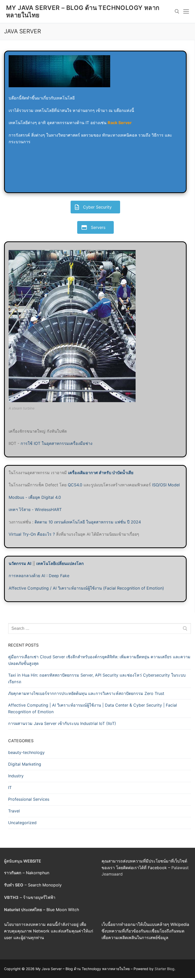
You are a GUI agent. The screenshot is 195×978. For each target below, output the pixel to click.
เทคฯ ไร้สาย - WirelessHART (35, 509)
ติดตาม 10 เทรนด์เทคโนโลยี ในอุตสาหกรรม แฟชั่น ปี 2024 (88, 521)
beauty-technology (26, 752)
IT (10, 787)
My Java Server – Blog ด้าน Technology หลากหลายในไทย (82, 11)
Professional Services (28, 799)
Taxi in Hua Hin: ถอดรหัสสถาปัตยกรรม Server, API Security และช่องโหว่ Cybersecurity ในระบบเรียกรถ (97, 678)
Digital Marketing (24, 764)
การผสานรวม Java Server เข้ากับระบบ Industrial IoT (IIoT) (62, 723)
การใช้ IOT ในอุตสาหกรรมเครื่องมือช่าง (56, 443)
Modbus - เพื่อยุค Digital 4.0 (35, 497)
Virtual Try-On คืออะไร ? (32, 534)
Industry (16, 775)
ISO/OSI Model (166, 484)
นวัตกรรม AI (20, 563)
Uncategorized (22, 822)
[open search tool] (177, 11)
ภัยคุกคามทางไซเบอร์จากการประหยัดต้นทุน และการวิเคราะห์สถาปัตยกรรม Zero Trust (86, 693)
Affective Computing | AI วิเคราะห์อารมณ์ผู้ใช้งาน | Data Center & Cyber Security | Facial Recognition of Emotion (92, 708)
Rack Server (120, 122)
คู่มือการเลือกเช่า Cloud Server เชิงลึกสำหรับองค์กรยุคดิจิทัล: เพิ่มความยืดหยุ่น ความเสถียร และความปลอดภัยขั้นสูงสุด (99, 660)
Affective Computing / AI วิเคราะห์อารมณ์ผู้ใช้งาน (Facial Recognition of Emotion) (86, 588)
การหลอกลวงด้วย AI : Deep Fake (39, 575)
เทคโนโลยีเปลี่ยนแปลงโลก (60, 563)
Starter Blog (164, 969)
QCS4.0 (76, 484)
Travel (14, 810)
